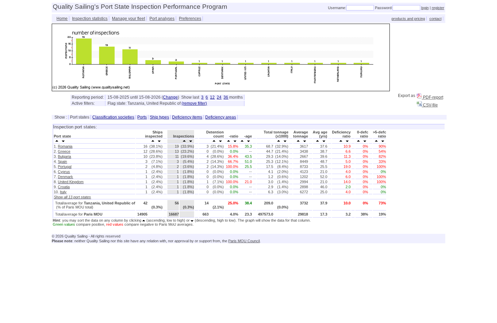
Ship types (159, 117)
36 (225, 97)
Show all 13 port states (72, 197)
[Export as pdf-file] (419, 96)
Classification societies (113, 117)
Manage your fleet (128, 18)
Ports (142, 117)
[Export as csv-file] (419, 103)
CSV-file (430, 105)
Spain (62, 161)
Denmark (65, 177)
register (438, 8)
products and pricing (408, 19)
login (425, 8)
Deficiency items (187, 117)
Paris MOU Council (244, 241)
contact (435, 19)
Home (62, 18)
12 (212, 97)
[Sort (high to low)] (63, 140)
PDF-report (432, 97)
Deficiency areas (220, 117)
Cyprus (64, 172)
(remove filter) (194, 103)
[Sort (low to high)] (57, 140)
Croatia (64, 187)
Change (170, 97)
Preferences (190, 18)
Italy (63, 192)
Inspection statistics (90, 18)
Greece (64, 151)
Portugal (64, 167)
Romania (65, 146)
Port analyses (161, 18)
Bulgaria (64, 156)
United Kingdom (71, 182)
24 (219, 97)
